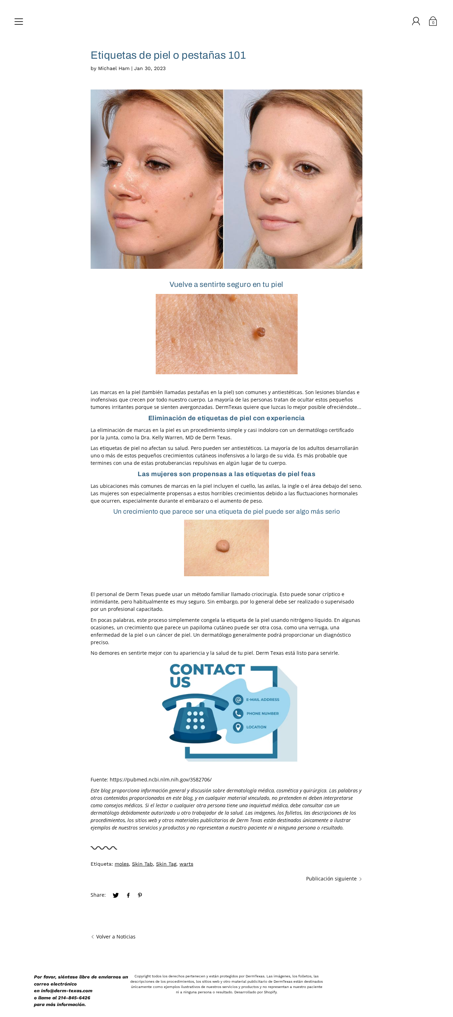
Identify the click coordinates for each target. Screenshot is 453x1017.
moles (122, 864)
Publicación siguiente (331, 878)
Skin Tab (142, 864)
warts (186, 864)
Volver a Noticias (116, 936)
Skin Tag (166, 864)
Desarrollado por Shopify (255, 992)
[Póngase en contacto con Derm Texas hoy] (226, 711)
